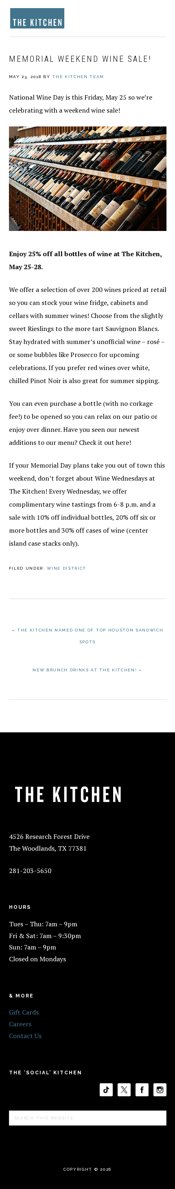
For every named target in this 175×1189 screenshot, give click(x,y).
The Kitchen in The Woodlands (37, 18)
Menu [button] (157, 17)
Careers (20, 1023)
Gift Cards (24, 1012)
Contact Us (25, 1035)
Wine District (66, 568)
